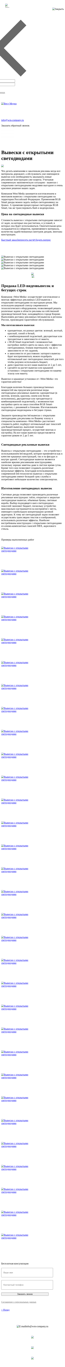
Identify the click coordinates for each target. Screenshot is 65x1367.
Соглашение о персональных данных (18, 1302)
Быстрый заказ (9, 240)
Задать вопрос (43, 240)
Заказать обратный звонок (15, 125)
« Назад (5, 1309)
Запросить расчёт (26, 240)
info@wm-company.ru (12, 120)
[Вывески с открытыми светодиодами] (22, 550)
